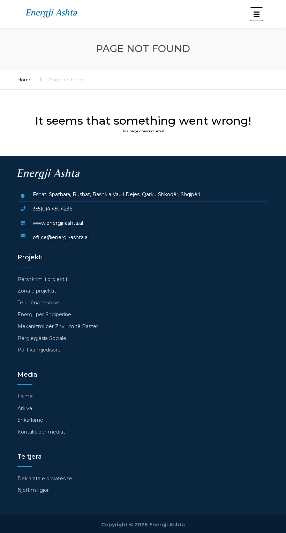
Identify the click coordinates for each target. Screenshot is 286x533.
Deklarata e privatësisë (44, 478)
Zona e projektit (36, 291)
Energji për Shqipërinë (44, 314)
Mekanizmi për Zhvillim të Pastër (57, 326)
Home (24, 79)
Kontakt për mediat (41, 432)
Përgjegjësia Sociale (41, 338)
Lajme (25, 396)
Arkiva (24, 408)
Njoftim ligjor (33, 490)
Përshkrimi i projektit (42, 279)
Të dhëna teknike (38, 302)
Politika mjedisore (39, 350)
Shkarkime (30, 420)
